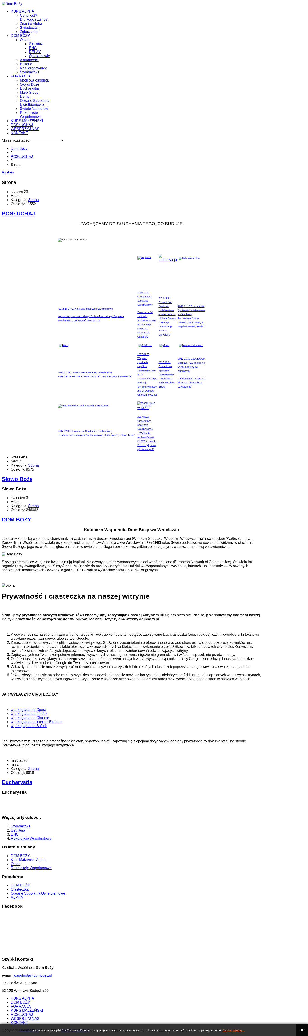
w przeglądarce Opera (28, 710)
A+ (4, 172)
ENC (33, 48)
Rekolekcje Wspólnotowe (31, 115)
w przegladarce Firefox (29, 714)
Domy (24, 96)
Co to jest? (28, 15)
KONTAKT (19, 133)
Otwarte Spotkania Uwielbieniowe (34, 103)
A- (12, 172)
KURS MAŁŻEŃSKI (27, 121)
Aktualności (29, 60)
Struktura (36, 44)
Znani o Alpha (31, 23)
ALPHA (17, 897)
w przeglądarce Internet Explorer (37, 722)
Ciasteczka (20, 889)
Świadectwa (29, 27)
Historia (26, 64)
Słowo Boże (29, 84)
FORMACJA (21, 76)
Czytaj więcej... (234, 1030)
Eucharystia (29, 88)
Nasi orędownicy (33, 68)
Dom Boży (19, 148)
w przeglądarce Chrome (30, 718)
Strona (33, 200)
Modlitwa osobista (34, 80)
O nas (24, 40)
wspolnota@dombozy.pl (33, 975)
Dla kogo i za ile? (34, 19)
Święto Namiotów (34, 109)
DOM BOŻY (20, 36)
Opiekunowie (39, 56)
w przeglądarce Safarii (29, 726)
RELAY (35, 52)
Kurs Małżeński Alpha (28, 860)
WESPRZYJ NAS (25, 129)
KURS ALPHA (22, 11)
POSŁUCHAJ (22, 125)
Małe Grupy (29, 92)
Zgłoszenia (29, 32)
